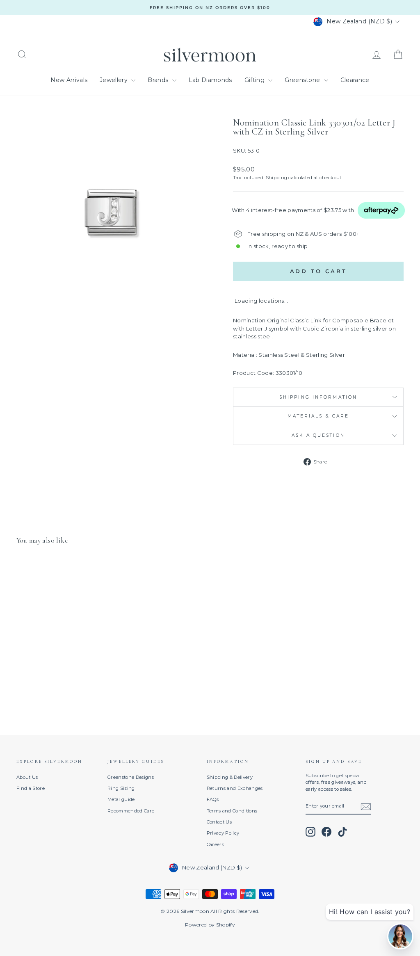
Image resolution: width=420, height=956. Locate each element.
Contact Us (219, 822)
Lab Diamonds (210, 80)
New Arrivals (68, 80)
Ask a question (318, 435)
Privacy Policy (223, 833)
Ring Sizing (121, 788)
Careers (215, 844)
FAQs (213, 799)
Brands (159, 80)
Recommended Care (130, 811)
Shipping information (318, 397)
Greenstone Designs (130, 777)
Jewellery (114, 80)
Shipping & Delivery (230, 777)
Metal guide (121, 799)
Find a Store (30, 788)
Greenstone (303, 80)
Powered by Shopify (210, 925)
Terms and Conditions (232, 811)
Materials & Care (318, 416)
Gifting (255, 80)
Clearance (355, 80)
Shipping (277, 177)
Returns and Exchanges (235, 788)
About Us (27, 777)
